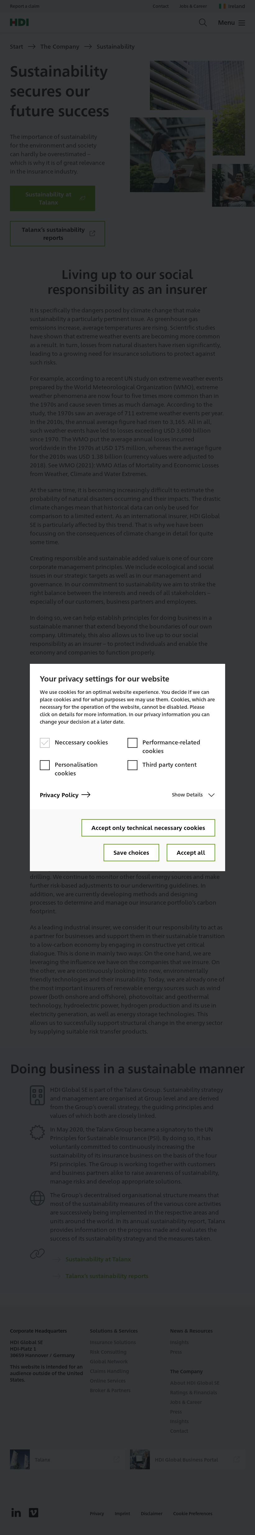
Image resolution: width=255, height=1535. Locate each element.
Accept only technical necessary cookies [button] (148, 827)
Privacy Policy (59, 795)
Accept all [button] (191, 852)
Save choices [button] (131, 852)
